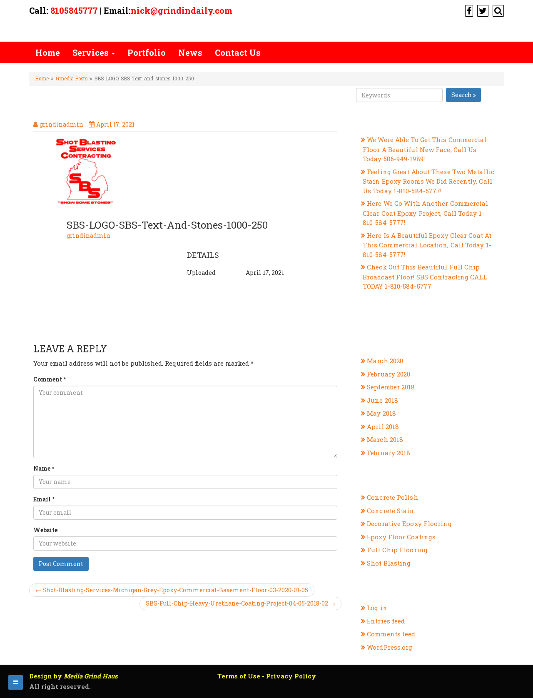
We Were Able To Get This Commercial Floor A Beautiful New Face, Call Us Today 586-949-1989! (425, 149)
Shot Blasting (389, 563)
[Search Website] (497, 10)
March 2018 (385, 439)
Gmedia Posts (71, 78)
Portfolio (146, 52)
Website (45, 530)
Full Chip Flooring (397, 550)
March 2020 (385, 360)
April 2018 (383, 426)
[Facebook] (468, 10)
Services (91, 52)
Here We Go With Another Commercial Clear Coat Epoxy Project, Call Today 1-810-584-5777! (425, 213)
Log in (377, 607)
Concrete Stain (390, 510)
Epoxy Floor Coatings (401, 537)
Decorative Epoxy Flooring (409, 523)
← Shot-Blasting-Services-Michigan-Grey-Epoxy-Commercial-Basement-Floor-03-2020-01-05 (171, 590)
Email (44, 499)
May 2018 (381, 413)
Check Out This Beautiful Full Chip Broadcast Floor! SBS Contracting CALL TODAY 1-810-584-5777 (425, 276)
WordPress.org (389, 647)
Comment (49, 379)
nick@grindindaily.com (181, 10)
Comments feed (391, 634)
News (190, 52)
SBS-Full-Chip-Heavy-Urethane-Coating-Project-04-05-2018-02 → (240, 603)
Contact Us (238, 52)
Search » (463, 95)
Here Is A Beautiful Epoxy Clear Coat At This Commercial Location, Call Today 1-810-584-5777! (427, 245)
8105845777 (74, 10)
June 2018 (382, 400)
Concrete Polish (392, 497)
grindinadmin (88, 235)
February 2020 (388, 374)
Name (43, 468)
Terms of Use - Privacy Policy (266, 676)
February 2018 (388, 453)
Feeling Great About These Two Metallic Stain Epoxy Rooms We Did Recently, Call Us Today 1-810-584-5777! (428, 181)
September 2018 (391, 387)
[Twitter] (481, 10)
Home (47, 52)
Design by (73, 676)
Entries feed (386, 621)
